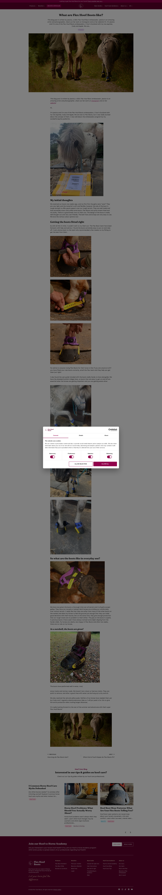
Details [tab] (81, 435)
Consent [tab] (55, 435)
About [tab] (106, 435)
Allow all (105, 464)
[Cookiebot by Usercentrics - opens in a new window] (109, 430)
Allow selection (81, 464)
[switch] (71, 457)
